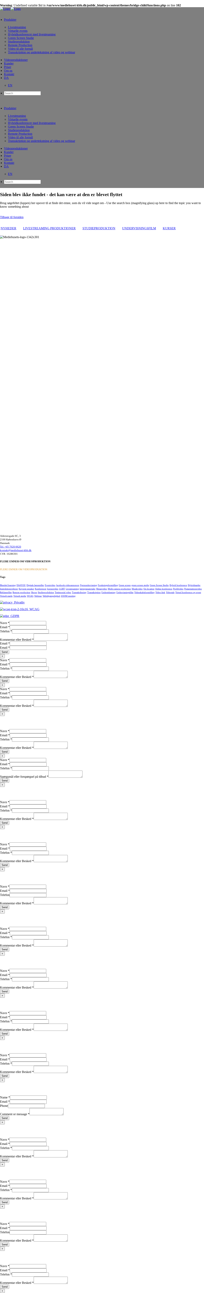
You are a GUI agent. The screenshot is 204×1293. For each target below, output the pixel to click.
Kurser (169, 228)
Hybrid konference (178, 585)
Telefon (6, 631)
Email (5, 627)
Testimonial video (63, 592)
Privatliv (19, 602)
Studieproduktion (98, 228)
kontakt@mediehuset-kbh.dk (15, 550)
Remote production (21, 592)
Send (5, 651)
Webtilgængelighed (51, 596)
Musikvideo (137, 589)
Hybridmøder (194, 585)
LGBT (62, 589)
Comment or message (14, 1114)
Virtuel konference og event (188, 592)
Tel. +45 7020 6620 (10, 546)
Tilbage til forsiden (12, 217)
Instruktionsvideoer (9, 589)
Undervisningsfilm (139, 228)
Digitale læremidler (35, 585)
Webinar (38, 596)
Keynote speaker (26, 589)
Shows (34, 592)
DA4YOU (21, 585)
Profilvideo (178, 589)
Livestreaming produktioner (49, 228)
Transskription (94, 592)
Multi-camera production (119, 589)
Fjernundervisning (88, 585)
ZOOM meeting (68, 596)
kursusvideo (52, 589)
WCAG (30, 596)
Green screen (125, 585)
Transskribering (79, 592)
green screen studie (140, 585)
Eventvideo (50, 585)
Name (5, 1097)
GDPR (14, 616)
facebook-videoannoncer (67, 585)
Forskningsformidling (108, 585)
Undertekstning (108, 592)
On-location (148, 589)
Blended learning (8, 585)
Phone (4, 1105)
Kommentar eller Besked (17, 639)
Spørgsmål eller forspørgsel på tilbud (24, 776)
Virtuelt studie (19, 596)
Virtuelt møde (6, 596)
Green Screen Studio (159, 585)
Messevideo (101, 589)
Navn (4, 623)
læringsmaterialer (87, 589)
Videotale (170, 592)
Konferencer (40, 589)
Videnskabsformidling (144, 592)
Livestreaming (72, 589)
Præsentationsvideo (193, 589)
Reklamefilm (6, 592)
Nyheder (8, 228)
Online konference (163, 589)
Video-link (160, 592)
